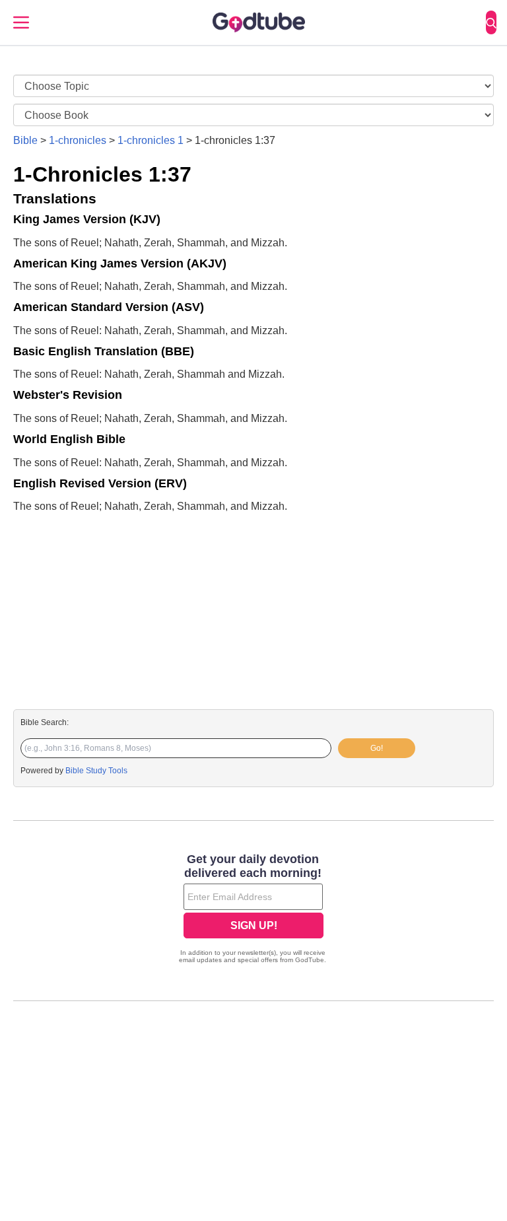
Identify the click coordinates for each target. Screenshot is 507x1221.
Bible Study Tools (96, 770)
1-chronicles (77, 140)
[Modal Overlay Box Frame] (253, 910)
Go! (376, 748)
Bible (25, 140)
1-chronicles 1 (151, 140)
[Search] (491, 22)
